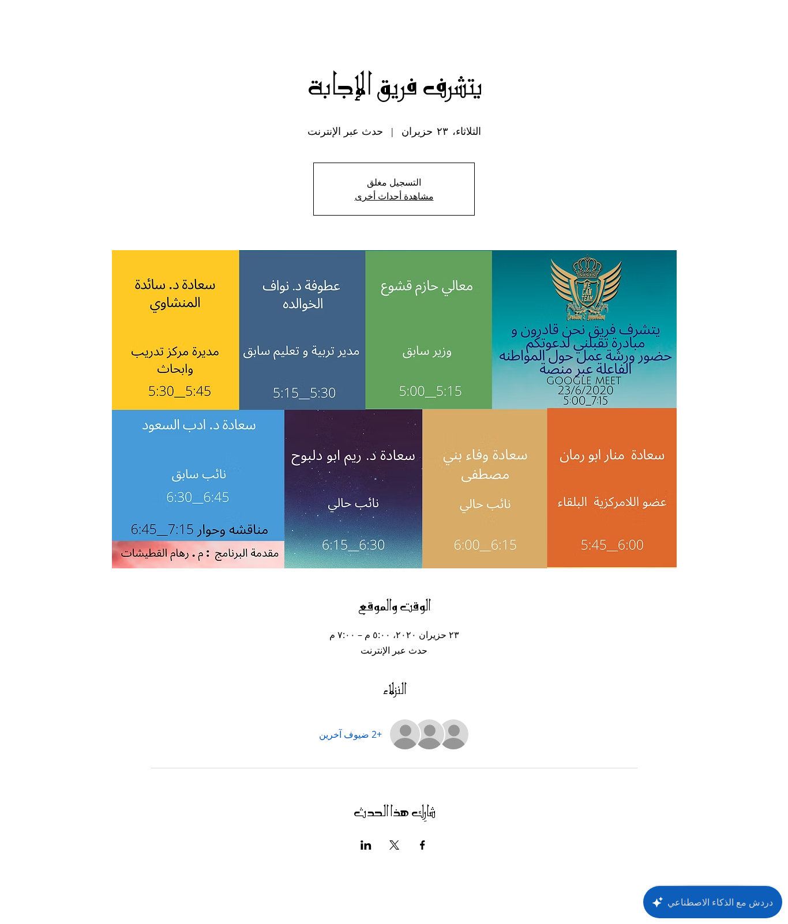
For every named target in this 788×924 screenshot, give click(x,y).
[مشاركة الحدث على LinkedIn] (366, 845)
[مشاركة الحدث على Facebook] (422, 845)
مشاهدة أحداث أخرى (394, 196)
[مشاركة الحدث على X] (394, 845)
